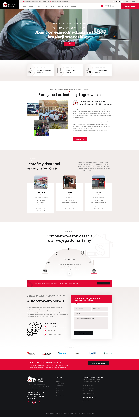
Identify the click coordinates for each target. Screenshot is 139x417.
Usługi (45, 6)
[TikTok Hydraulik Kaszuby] (114, 1)
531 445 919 (90, 390)
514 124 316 (109, 7)
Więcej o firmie (80, 139)
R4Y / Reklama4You (89, 413)
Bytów (98, 192)
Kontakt (133, 1)
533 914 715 (71, 200)
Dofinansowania (130, 6)
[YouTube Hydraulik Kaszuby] (119, 1)
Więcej (69, 39)
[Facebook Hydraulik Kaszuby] (117, 1)
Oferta (38, 6)
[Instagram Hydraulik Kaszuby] (122, 1)
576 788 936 (91, 385)
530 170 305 (91, 388)
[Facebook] (32, 402)
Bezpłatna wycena (62, 6)
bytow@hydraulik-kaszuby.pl (98, 202)
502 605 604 (42, 202)
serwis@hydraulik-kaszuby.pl (57, 327)
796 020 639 (100, 200)
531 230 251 (51, 330)
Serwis (52, 6)
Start (24, 6)
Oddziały (73, 6)
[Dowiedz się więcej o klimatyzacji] (69, 273)
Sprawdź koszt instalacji (71, 71)
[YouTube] (35, 402)
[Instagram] (39, 402)
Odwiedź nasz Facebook (99, 363)
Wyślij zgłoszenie (84, 333)
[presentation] (105, 58)
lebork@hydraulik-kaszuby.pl (69, 202)
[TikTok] (28, 402)
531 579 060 (91, 393)
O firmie (31, 6)
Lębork (69, 192)
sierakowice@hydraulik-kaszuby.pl (60, 1)
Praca (127, 1)
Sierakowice (40, 192)
